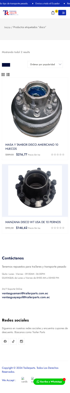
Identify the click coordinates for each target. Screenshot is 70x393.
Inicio (7, 27)
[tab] (3, 74)
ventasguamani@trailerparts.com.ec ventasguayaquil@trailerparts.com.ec (26, 295)
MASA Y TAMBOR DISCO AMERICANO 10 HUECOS (31, 147)
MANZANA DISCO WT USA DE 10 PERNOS (33, 222)
